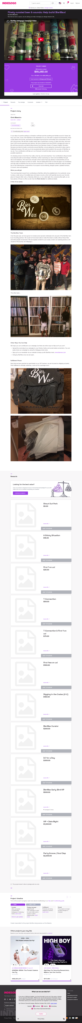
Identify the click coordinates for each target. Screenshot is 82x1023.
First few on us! (50, 662)
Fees (68, 993)
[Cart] (64, 3)
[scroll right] (70, 932)
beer (33, 125)
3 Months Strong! (41, 94)
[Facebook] (5, 999)
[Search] (31, 3)
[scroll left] (67, 897)
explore (50, 933)
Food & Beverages (16, 125)
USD (53, 3)
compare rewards (20, 493)
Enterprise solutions (72, 999)
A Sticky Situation (51, 535)
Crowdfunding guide (58, 900)
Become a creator (72, 997)
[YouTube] (10, 999)
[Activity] (68, 3)
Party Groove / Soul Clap (54, 853)
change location (48, 7)
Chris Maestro (13, 14)
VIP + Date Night (50, 821)
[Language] (60, 3)
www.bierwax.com (60, 352)
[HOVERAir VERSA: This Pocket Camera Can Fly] (25, 950)
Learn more (18, 913)
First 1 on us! (49, 567)
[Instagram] (12, 999)
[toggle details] (39, 980)
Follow (41, 86)
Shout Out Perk (50, 503)
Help (49, 900)
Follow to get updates (17, 916)
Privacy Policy (8, 1018)
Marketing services (72, 995)
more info (13, 119)
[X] (7, 999)
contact (18, 119)
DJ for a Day (49, 758)
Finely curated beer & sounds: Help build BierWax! (37, 12)
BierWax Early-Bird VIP (53, 789)
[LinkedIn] (14, 999)
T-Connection (49, 599)
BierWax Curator (51, 726)
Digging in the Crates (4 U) (55, 694)
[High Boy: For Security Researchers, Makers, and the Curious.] (56, 950)
